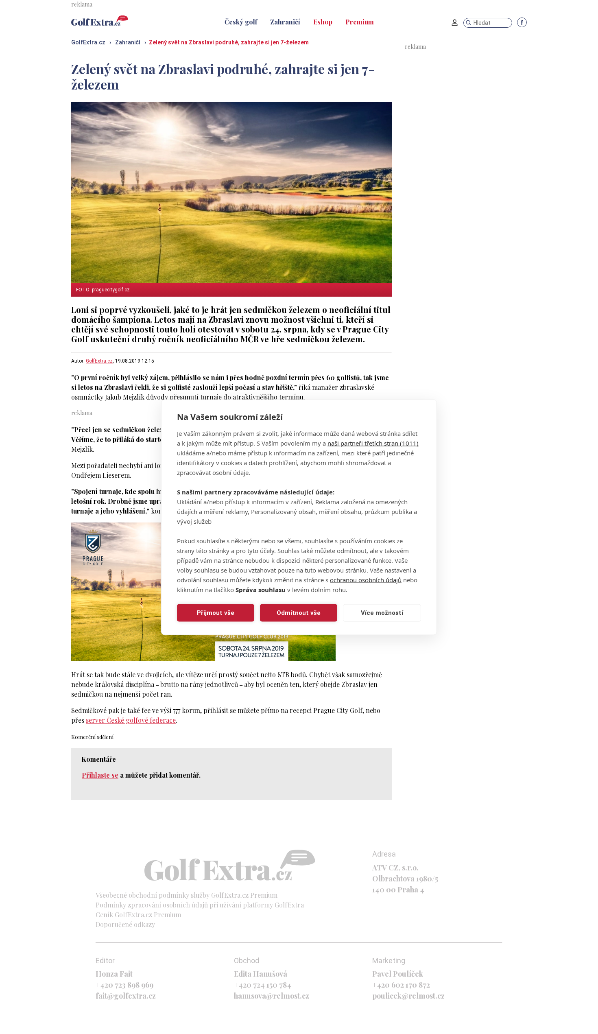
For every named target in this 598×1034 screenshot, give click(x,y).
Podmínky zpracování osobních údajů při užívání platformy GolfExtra (200, 905)
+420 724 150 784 (262, 985)
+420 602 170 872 (401, 985)
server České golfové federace (131, 720)
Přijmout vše (215, 612)
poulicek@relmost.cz (408, 996)
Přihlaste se (100, 775)
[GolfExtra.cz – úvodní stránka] (99, 20)
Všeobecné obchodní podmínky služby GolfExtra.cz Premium (186, 895)
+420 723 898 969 (124, 985)
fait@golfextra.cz (126, 996)
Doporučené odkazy (125, 924)
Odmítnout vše (299, 612)
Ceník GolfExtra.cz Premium (138, 914)
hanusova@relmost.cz (271, 996)
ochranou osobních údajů (366, 579)
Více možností (382, 612)
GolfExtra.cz (99, 361)
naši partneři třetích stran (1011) (373, 443)
